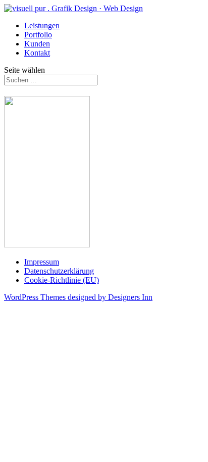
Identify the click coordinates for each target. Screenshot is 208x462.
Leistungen (42, 25)
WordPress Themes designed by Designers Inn (78, 297)
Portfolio (38, 34)
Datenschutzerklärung (59, 271)
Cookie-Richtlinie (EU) (61, 280)
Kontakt (37, 52)
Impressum (41, 262)
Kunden (37, 43)
